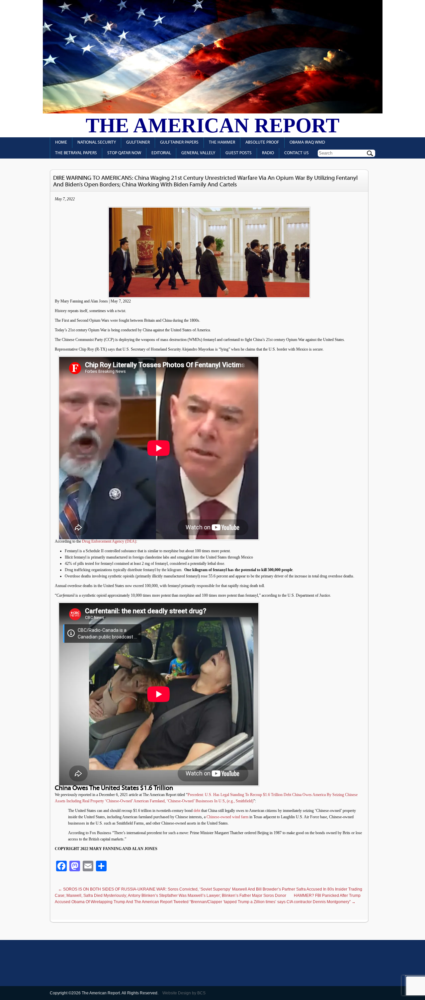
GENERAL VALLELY (198, 153)
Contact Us (296, 153)
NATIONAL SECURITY (96, 142)
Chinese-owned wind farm (227, 817)
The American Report (212, 125)
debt (197, 810)
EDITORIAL (161, 153)
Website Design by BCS (184, 993)
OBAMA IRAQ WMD (307, 142)
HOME (61, 142)
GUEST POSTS (238, 153)
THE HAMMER (222, 142)
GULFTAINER (138, 142)
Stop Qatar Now (124, 153)
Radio (268, 153)
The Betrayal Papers (76, 153)
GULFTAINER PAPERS (179, 142)
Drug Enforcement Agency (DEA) (109, 541)
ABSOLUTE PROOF (262, 142)
